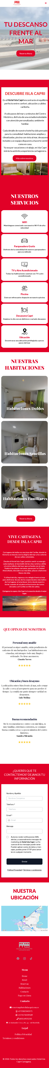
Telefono (11, 804)
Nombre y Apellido (14, 793)
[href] (24, 918)
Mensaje (10, 826)
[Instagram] (24, 958)
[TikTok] (31, 958)
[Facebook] (18, 958)
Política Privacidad (14, 870)
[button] (45, 3)
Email (9, 815)
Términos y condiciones (32, 870)
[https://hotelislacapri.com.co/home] (17, 3)
